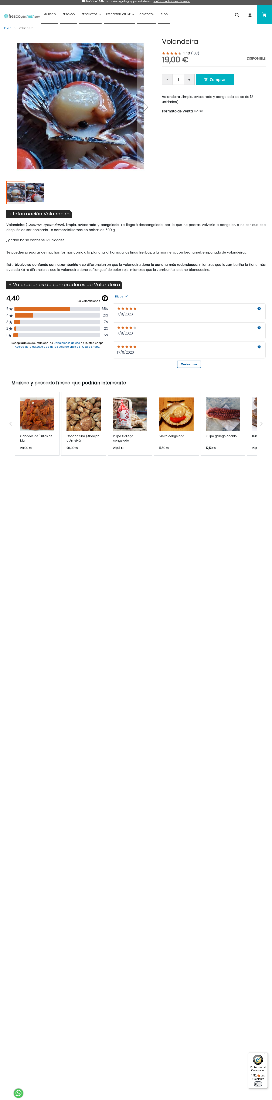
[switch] (258, 1083)
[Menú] (265, 1054)
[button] (145, 107)
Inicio (7, 28)
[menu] (134, 14)
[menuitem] (49, 14)
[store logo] (20, 14)
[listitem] (37, 424)
